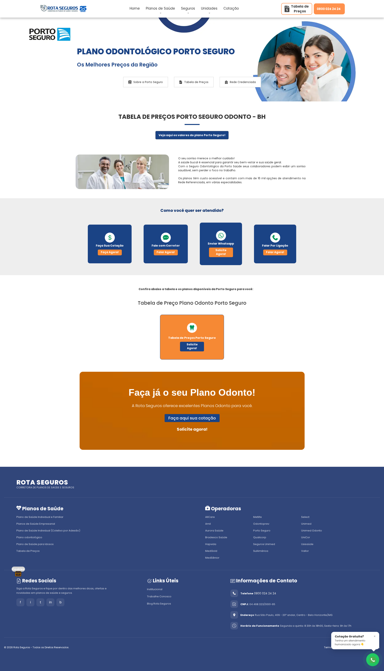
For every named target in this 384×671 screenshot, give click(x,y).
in (50, 602)
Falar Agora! (166, 252)
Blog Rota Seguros (159, 604)
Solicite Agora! (220, 252)
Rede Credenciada (243, 82)
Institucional (154, 589)
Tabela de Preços (196, 82)
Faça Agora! (110, 252)
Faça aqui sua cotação (192, 418)
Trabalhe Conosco (159, 596)
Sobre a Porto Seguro (148, 82)
